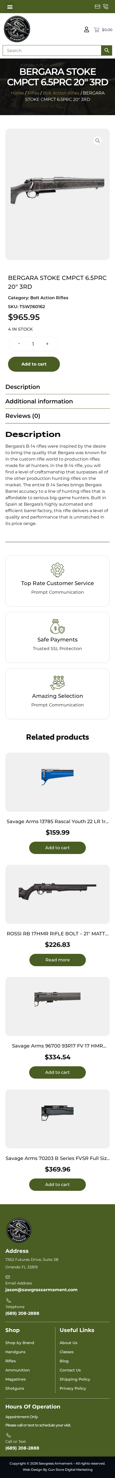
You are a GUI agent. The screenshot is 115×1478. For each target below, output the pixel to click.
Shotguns (14, 1388)
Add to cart (34, 364)
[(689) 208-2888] (106, 6)
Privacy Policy (73, 1388)
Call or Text (15, 1441)
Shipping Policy (75, 1379)
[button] (9, 6)
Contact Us (70, 1370)
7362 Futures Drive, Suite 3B (32, 1259)
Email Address (18, 1283)
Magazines (15, 1379)
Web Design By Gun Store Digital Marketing (58, 1470)
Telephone (14, 1306)
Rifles (33, 93)
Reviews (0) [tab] (22, 415)
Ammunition (17, 1370)
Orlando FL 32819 (21, 1267)
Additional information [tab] (39, 401)
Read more (57, 959)
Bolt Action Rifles (61, 93)
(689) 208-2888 (22, 1313)
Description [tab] (22, 387)
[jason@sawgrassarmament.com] (98, 6)
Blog (64, 1361)
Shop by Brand (19, 1342)
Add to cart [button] (57, 847)
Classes (67, 1351)
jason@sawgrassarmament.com (41, 1289)
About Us (68, 1342)
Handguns (15, 1351)
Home (17, 93)
